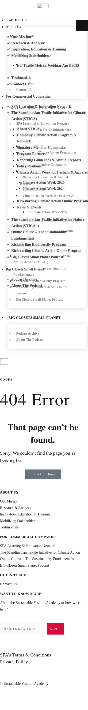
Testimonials (9, 527)
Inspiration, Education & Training (25, 514)
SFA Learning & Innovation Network (28, 546)
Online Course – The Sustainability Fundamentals (37, 559)
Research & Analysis (15, 508)
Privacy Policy (14, 661)
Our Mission (9, 501)
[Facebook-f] (18, 697)
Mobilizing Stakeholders (18, 521)
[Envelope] (31, 697)
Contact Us (8, 584)
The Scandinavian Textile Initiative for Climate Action (40, 552)
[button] (4, 361)
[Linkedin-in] (6, 697)
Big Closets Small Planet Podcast (24, 565)
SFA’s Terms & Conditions (25, 654)
